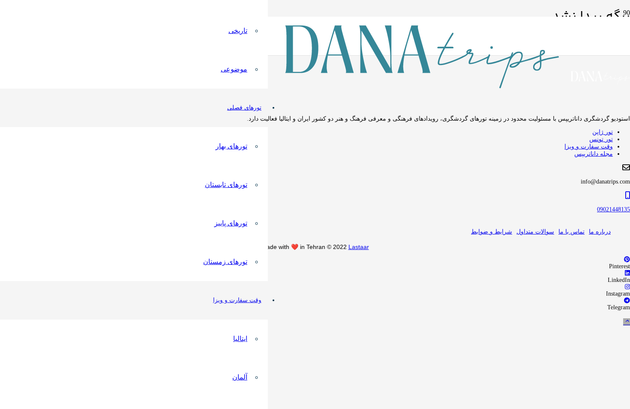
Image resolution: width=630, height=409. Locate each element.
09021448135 (613, 209)
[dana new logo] (422, 86)
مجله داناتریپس (593, 154)
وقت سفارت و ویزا (588, 146)
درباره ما (600, 231)
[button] (626, 322)
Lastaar (358, 246)
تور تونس (601, 139)
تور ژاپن (602, 132)
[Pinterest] (627, 259)
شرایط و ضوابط (491, 231)
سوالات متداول (535, 231)
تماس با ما (571, 231)
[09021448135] (315, 195)
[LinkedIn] (627, 273)
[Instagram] (627, 287)
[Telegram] (627, 300)
